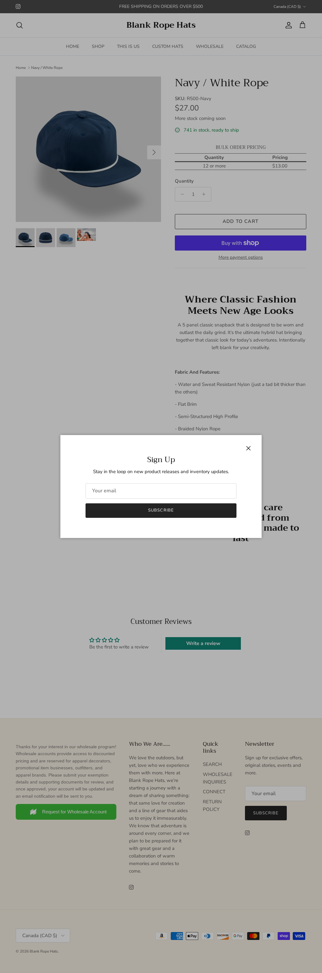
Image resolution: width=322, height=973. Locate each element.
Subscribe (161, 510)
